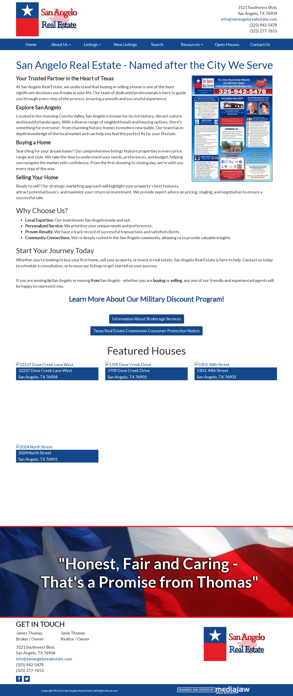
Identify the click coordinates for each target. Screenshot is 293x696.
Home (30, 44)
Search (157, 44)
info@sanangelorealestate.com (249, 18)
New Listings (125, 44)
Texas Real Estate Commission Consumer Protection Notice (146, 330)
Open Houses (227, 44)
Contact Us (260, 44)
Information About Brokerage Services (146, 318)
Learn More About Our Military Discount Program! (146, 298)
